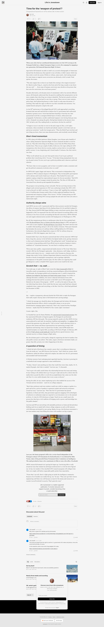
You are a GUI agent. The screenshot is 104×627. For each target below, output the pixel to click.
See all (29, 595)
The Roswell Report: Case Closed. (53, 225)
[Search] (83, 2)
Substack (45, 624)
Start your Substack (48, 620)
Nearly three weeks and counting (37, 575)
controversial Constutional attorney (63, 315)
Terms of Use (59, 602)
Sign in (99, 2)
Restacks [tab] (36, 516)
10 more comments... (31, 554)
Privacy (50, 617)
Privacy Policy (63, 603)
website (71, 321)
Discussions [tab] (37, 561)
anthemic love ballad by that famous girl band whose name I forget (46, 276)
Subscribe (92, 2)
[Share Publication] (86, 2)
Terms (54, 617)
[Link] (24, 136)
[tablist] (32, 516)
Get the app (59, 620)
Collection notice (60, 617)
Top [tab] (28, 561)
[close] (65, 579)
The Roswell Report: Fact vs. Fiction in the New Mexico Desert (46, 222)
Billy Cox (32, 14)
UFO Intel (31, 529)
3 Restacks (39, 501)
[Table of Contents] (2, 313)
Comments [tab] (29, 516)
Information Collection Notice (51, 603)
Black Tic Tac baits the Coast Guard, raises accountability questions (42, 567)
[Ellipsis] (77, 529)
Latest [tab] (31, 561)
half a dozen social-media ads (41, 332)
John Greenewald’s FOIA (63, 269)
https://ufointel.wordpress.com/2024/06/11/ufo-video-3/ (43, 548)
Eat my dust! (30, 566)
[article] (52, 568)
